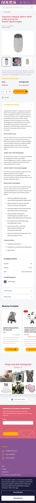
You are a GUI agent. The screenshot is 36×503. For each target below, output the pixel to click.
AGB (3, 466)
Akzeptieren (18, 498)
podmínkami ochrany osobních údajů (18, 428)
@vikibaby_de (18, 367)
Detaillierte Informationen (10, 78)
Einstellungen (18, 492)
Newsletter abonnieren (10, 434)
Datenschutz (5, 472)
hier (17, 488)
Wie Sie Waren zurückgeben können (11, 475)
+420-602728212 (10, 458)
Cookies (4, 469)
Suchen (32, 7)
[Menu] (33, 2)
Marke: (6, 27)
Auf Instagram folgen (19, 399)
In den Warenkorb (19, 91)
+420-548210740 (10, 454)
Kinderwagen (11, 282)
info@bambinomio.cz (11, 451)
